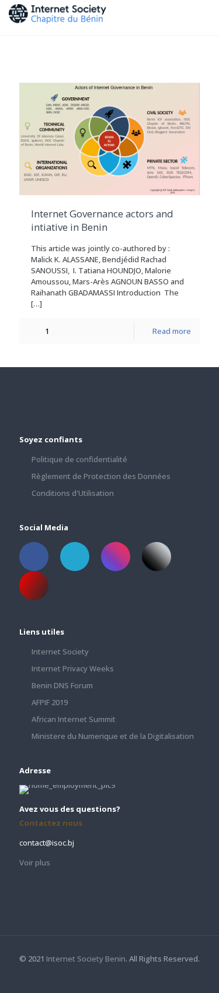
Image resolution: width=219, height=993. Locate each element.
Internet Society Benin (86, 958)
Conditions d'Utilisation (73, 493)
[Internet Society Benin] (64, 17)
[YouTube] (133, 975)
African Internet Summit (74, 719)
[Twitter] (118, 975)
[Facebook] (102, 975)
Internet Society (60, 651)
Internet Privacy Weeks (73, 668)
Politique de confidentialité (79, 459)
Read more (171, 331)
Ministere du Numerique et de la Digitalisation (113, 736)
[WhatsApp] (86, 975)
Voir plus (34, 862)
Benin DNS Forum (62, 685)
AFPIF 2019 (50, 702)
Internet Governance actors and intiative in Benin (102, 220)
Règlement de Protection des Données (101, 476)
